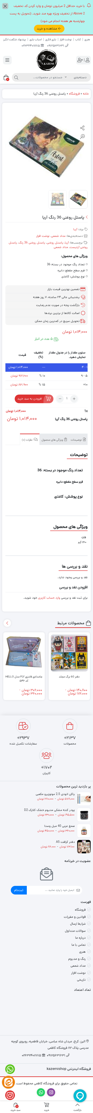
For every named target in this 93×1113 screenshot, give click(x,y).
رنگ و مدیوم (77, 959)
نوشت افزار (66, 39)
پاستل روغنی (55, 242)
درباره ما (80, 937)
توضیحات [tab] (76, 440)
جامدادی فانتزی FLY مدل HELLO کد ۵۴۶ (23, 679)
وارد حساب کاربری (49, 598)
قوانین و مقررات (75, 917)
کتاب (78, 39)
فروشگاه (74, 93)
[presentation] (7, 623)
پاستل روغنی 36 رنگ (32, 242)
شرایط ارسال (78, 923)
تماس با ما (79, 945)
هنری (87, 39)
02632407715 (31, 46)
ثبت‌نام (18, 890)
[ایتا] (8, 1082)
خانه (86, 93)
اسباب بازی (35, 39)
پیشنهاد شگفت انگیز (14, 39)
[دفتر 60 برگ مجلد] (69, 652)
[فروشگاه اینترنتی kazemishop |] (46, 60)
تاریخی (81, 979)
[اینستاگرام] (8, 1095)
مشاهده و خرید (47, 28)
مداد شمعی (58, 236)
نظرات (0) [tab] (27, 440)
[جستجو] (16, 77)
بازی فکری (50, 39)
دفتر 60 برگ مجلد (69, 677)
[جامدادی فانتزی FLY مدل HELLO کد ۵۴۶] (24, 652)
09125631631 (56, 46)
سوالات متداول (75, 931)
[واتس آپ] (8, 1069)
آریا (75, 229)
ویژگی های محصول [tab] (53, 440)
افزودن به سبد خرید (29, 398)
